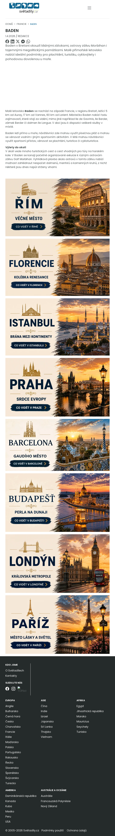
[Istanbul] (57, 327)
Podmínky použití (52, 830)
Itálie (8, 737)
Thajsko (46, 732)
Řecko (9, 762)
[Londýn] (57, 563)
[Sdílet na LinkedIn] (12, 41)
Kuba (8, 806)
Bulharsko (11, 711)
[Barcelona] (57, 445)
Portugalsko (13, 752)
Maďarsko (12, 742)
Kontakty (11, 676)
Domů (9, 24)
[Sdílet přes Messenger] (23, 41)
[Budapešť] (57, 502)
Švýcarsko (12, 778)
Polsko (9, 747)
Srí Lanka (47, 727)
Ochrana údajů (77, 830)
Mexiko (9, 811)
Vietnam (46, 737)
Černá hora (12, 716)
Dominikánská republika (20, 796)
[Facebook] (7, 691)
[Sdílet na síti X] (18, 41)
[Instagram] (13, 691)
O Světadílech (14, 670)
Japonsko (47, 721)
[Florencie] (57, 267)
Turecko (10, 783)
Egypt (80, 706)
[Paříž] (57, 624)
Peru (8, 816)
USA (7, 821)
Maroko (81, 716)
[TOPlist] (23, 690)
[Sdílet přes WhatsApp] (28, 41)
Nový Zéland (49, 806)
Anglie (9, 706)
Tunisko (81, 732)
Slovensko (12, 768)
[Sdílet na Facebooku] (7, 41)
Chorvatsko (13, 727)
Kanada (10, 801)
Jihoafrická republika (90, 711)
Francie (22, 24)
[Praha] (57, 387)
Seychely (82, 727)
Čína (44, 706)
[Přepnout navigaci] (89, 8)
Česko (9, 721)
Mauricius (83, 721)
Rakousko (11, 757)
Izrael (44, 716)
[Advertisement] (57, 85)
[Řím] (57, 207)
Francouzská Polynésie (56, 801)
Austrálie (46, 796)
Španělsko (12, 773)
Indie (44, 711)
